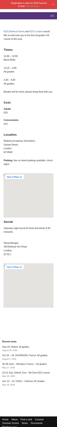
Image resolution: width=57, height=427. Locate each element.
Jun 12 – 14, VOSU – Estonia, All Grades (23, 381)
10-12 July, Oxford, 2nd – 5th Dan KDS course (26, 372)
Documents (37, 423)
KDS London (36, 31)
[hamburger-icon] (52, 16)
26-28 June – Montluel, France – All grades (24, 364)
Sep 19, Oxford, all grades (15, 347)
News (25, 423)
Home (5, 419)
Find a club (26, 419)
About (14, 419)
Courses (39, 419)
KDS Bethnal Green (14, 31)
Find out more (32, 6)
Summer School (10, 423)
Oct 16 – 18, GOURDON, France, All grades (25, 355)
